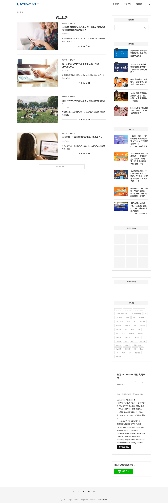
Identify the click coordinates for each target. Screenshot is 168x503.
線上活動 (127, 345)
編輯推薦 (139, 4)
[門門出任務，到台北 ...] (131, 262)
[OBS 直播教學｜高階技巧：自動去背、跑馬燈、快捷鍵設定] (121, 82)
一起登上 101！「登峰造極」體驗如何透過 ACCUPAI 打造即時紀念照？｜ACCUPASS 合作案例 (139, 141)
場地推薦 (141, 318)
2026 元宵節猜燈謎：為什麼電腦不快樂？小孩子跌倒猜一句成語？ (139, 68)
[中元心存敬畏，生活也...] (120, 239)
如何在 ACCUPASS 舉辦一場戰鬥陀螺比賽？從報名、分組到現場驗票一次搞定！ (139, 192)
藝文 (141, 349)
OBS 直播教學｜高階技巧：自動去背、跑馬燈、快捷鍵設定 (138, 82)
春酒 (117, 333)
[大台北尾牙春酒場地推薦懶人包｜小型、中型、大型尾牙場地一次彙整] (121, 96)
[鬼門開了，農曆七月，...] (143, 251)
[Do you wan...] (120, 251)
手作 (126, 329)
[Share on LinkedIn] (84, 46)
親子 (123, 353)
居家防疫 (118, 325)
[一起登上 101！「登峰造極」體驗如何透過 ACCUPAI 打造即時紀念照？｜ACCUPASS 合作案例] (121, 139)
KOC (127, 318)
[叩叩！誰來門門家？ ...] (120, 262)
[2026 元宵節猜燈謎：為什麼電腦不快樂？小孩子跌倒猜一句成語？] (121, 67)
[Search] (150, 4)
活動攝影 (140, 333)
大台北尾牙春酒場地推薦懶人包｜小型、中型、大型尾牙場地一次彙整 (138, 97)
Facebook (119, 318)
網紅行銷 (142, 341)
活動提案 (131, 333)
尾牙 (135, 322)
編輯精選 (127, 349)
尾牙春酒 (142, 322)
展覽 (135, 325)
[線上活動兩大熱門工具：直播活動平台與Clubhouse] (37, 73)
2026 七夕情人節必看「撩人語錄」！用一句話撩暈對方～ (139, 110)
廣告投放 (142, 325)
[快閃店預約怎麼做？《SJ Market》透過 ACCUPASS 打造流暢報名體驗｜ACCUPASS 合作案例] (121, 206)
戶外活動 (118, 329)
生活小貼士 (137, 337)
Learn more (140, 439)
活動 (123, 333)
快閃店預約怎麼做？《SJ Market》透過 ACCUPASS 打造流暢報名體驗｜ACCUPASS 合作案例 (138, 208)
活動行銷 (127, 337)
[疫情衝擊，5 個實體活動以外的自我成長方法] (37, 146)
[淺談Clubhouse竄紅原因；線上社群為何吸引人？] (37, 109)
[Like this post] (79, 46)
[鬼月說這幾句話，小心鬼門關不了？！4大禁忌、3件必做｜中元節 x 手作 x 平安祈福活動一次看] (121, 174)
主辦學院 (127, 4)
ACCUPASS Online (121, 314)
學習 (128, 322)
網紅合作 (133, 341)
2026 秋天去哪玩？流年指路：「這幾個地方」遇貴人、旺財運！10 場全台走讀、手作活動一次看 (139, 158)
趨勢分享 (137, 353)
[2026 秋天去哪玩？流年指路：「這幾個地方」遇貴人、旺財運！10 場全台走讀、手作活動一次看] (121, 156)
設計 (130, 353)
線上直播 (118, 349)
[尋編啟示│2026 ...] (143, 239)
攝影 (132, 329)
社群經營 (118, 341)
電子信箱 (120, 384)
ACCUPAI (118, 310)
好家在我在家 (119, 322)
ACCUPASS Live (139, 310)
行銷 (117, 353)
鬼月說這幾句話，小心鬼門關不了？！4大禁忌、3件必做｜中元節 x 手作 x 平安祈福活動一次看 (139, 176)
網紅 (126, 341)
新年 (139, 329)
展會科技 (127, 325)
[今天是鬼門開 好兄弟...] (143, 262)
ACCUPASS (128, 310)
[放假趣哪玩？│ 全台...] (131, 251)
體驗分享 (118, 357)
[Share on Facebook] (81, 46)
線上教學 (118, 345)
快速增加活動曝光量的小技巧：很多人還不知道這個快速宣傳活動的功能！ (83, 28)
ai (145, 314)
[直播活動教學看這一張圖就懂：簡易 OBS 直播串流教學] (121, 53)
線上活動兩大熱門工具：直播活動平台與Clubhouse (80, 65)
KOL (134, 318)
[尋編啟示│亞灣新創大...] (131, 239)
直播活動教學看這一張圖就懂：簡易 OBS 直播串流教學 (138, 53)
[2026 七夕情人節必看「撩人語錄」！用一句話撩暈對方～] (121, 111)
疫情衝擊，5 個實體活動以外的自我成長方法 (82, 137)
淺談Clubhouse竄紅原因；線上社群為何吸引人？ (83, 102)
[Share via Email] (89, 46)
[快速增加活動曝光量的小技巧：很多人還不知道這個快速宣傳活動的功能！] (37, 36)
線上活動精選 (137, 345)
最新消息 (116, 4)
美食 (135, 349)
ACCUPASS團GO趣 (136, 314)
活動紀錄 (118, 337)
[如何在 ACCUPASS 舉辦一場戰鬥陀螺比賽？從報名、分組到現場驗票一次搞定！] (121, 191)
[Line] (94, 491)
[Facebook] (73, 491)
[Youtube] (88, 491)
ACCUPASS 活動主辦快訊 (126, 400)
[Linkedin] (83, 491)
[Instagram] (78, 491)
